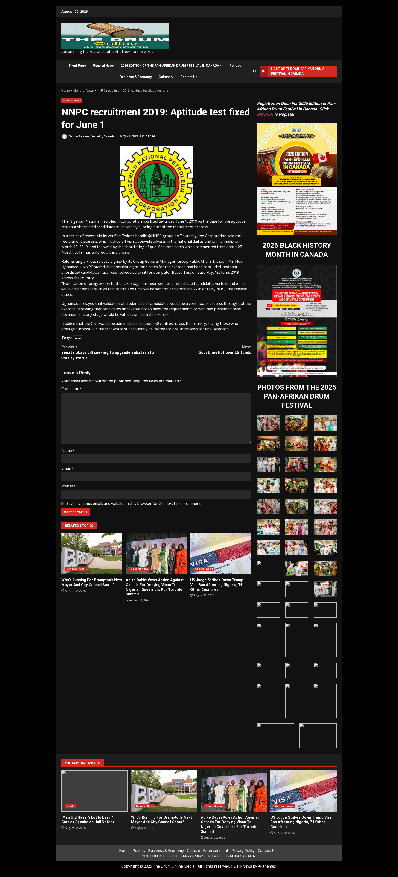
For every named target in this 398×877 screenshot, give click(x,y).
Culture (164, 77)
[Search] (254, 71)
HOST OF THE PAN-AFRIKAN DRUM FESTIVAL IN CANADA (297, 71)
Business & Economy (136, 77)
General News (103, 65)
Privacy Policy (243, 850)
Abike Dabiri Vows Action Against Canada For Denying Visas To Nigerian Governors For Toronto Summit (156, 553)
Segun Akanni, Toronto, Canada (91, 136)
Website (68, 486)
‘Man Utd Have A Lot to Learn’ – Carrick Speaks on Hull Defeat (94, 791)
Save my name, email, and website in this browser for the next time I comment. (133, 503)
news (78, 338)
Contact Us (188, 77)
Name (68, 450)
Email (67, 468)
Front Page (77, 65)
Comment (71, 388)
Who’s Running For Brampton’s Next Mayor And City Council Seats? (91, 553)
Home (124, 850)
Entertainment (215, 850)
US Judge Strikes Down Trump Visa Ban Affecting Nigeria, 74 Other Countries (220, 553)
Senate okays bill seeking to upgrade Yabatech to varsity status (107, 352)
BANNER (265, 114)
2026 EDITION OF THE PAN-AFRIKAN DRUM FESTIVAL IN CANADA (170, 65)
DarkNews (243, 866)
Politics (235, 65)
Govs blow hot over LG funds (224, 349)
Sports (70, 806)
